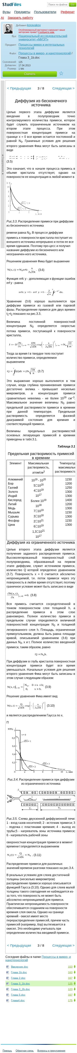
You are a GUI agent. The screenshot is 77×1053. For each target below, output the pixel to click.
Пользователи (45, 12)
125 (70, 983)
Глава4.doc (18, 1000)
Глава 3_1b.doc (20, 983)
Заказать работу (20, 18)
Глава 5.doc (18, 994)
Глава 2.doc (18, 977)
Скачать (29, 73)
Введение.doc (19, 966)
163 (70, 972)
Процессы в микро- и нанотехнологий (45, 53)
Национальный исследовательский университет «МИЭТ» (43, 37)
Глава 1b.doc (19, 972)
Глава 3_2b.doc (20, 989)
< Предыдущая (19, 88)
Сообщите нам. (46, 32)
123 (70, 989)
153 (70, 966)
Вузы (6, 12)
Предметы (22, 12)
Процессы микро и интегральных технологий (41, 46)
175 (70, 1000)
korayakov (34, 25)
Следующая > (63, 88)
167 (70, 977)
